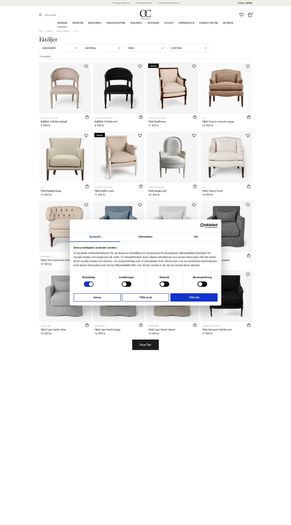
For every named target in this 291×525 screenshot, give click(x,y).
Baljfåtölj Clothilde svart (106, 121)
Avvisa (97, 297)
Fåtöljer (76, 31)
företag (241, 2)
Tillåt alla (194, 297)
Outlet (169, 22)
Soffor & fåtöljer (62, 31)
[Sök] (41, 14)
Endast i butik (208, 22)
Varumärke (49, 48)
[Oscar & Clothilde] (145, 15)
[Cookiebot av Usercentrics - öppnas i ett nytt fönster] (203, 225)
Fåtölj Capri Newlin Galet (53, 329)
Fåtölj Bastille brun (157, 121)
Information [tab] (145, 236)
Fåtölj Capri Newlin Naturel (162, 329)
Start (41, 31)
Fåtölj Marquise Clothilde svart (217, 329)
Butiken (228, 22)
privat (249, 2)
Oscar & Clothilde (49, 118)
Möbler (62, 22)
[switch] (126, 284)
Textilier (153, 22)
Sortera (176, 48)
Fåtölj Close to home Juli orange (218, 121)
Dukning (136, 22)
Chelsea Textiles (156, 187)
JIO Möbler (45, 256)
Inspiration (186, 22)
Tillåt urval (145, 297)
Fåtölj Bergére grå (157, 191)
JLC (203, 118)
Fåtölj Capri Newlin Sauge (107, 329)
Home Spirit (46, 326)
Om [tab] (196, 236)
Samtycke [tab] (95, 236)
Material (90, 48)
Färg (131, 48)
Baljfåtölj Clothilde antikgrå (54, 121)
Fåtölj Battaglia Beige (51, 191)
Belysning (95, 22)
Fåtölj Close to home (212, 191)
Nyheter (78, 22)
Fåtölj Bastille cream (104, 191)
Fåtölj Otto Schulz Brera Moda (56, 260)
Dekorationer (116, 22)
